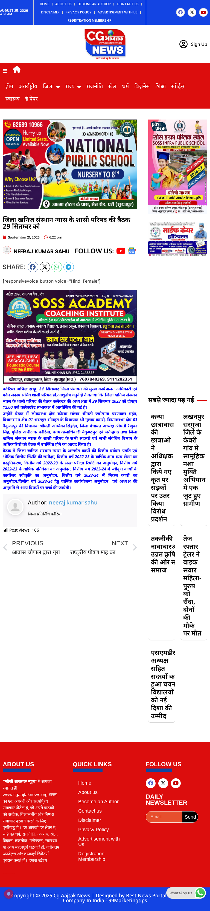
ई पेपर (31, 99)
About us (63, 4)
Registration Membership (90, 20)
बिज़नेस (142, 87)
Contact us (128, 4)
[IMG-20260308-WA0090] (177, 212)
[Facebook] (180, 12)
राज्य (70, 87)
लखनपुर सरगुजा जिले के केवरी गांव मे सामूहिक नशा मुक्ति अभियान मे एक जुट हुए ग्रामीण (194, 460)
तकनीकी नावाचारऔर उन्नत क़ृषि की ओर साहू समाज (166, 554)
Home (44, 4)
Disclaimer (50, 12)
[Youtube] (203, 12)
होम (9, 87)
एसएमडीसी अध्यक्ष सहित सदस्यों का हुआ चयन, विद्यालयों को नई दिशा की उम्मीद (165, 684)
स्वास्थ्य (12, 99)
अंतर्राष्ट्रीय (28, 87)
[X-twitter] (192, 12)
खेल (112, 87)
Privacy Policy (79, 12)
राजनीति (94, 87)
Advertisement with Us (118, 12)
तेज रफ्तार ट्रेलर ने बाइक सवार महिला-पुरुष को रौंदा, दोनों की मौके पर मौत (192, 586)
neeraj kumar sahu (73, 502)
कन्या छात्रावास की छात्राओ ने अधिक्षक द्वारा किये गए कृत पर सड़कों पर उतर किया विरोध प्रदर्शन (162, 467)
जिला (48, 87)
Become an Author (94, 4)
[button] (33, 267)
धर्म (125, 87)
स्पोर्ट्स (178, 87)
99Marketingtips (128, 900)
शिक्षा (160, 87)
